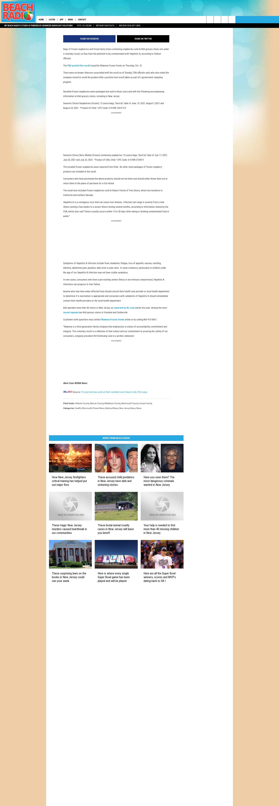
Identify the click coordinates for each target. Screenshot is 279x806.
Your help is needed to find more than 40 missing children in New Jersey (161, 528)
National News (111, 408)
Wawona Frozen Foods (112, 319)
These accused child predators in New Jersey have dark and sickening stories (116, 480)
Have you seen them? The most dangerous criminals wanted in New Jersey (159, 480)
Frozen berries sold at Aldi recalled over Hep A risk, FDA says (114, 392)
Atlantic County (82, 403)
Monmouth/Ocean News (93, 408)
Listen (52, 19)
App (61, 19)
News (70, 19)
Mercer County (97, 403)
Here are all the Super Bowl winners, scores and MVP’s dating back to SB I (160, 576)
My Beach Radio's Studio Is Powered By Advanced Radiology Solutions (38, 25)
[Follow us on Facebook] (224, 19)
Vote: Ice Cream (84, 25)
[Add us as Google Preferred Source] (217, 19)
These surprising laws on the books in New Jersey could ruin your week (69, 576)
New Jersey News (127, 408)
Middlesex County (112, 403)
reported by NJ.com (124, 307)
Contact (82, 19)
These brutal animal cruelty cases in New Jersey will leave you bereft (116, 528)
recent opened (71, 312)
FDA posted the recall (78, 65)
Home (41, 19)
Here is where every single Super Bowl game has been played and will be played (114, 576)
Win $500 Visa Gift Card (129, 25)
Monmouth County (129, 403)
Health (78, 408)
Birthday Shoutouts (105, 25)
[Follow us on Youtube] (231, 19)
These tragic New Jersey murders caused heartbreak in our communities (69, 528)
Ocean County (145, 403)
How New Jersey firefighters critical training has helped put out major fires (69, 480)
